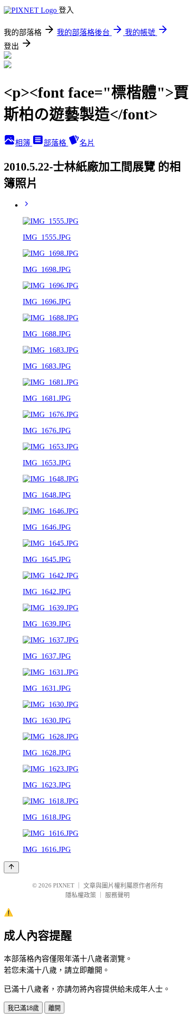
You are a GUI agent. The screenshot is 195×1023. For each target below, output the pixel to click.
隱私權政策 (80, 894)
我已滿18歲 (23, 1008)
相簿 (23, 143)
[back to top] (11, 867)
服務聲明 (117, 894)
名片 (87, 143)
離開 (54, 1008)
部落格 (56, 143)
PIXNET (63, 885)
